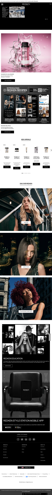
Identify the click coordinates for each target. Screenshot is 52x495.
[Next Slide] (51, 18)
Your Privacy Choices (32, 476)
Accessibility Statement (7, 476)
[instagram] (30, 439)
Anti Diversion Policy (19, 476)
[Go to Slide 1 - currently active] (22, 173)
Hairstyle (4, 454)
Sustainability (43, 460)
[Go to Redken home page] (26, 4)
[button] (2, 4)
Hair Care (5, 449)
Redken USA (28, 467)
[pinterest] (34, 439)
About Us (43, 444)
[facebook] (18, 439)
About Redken (43, 449)
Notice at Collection (43, 476)
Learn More (8, 365)
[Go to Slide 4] (26, 173)
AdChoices (48, 490)
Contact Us (42, 457)
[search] (50, 4)
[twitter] (22, 439)
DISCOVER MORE (8, 80)
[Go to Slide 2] (23, 173)
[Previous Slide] (1, 18)
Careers (42, 454)
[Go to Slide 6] (29, 173)
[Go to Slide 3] (25, 173)
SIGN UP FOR (33, 493)
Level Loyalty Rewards (33, 1)
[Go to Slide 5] (28, 173)
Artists (23, 449)
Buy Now (7, 166)
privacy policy (27, 491)
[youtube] (26, 439)
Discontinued (5, 457)
